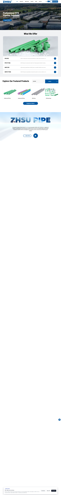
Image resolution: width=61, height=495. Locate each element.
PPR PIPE (34, 84)
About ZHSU (27, 1)
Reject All (48, 490)
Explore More (7, 20)
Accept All (53, 490)
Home (17, 1)
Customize (43, 490)
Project (32, 1)
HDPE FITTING (35, 89)
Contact (40, 1)
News (36, 1)
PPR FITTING (35, 86)
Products (21, 1)
